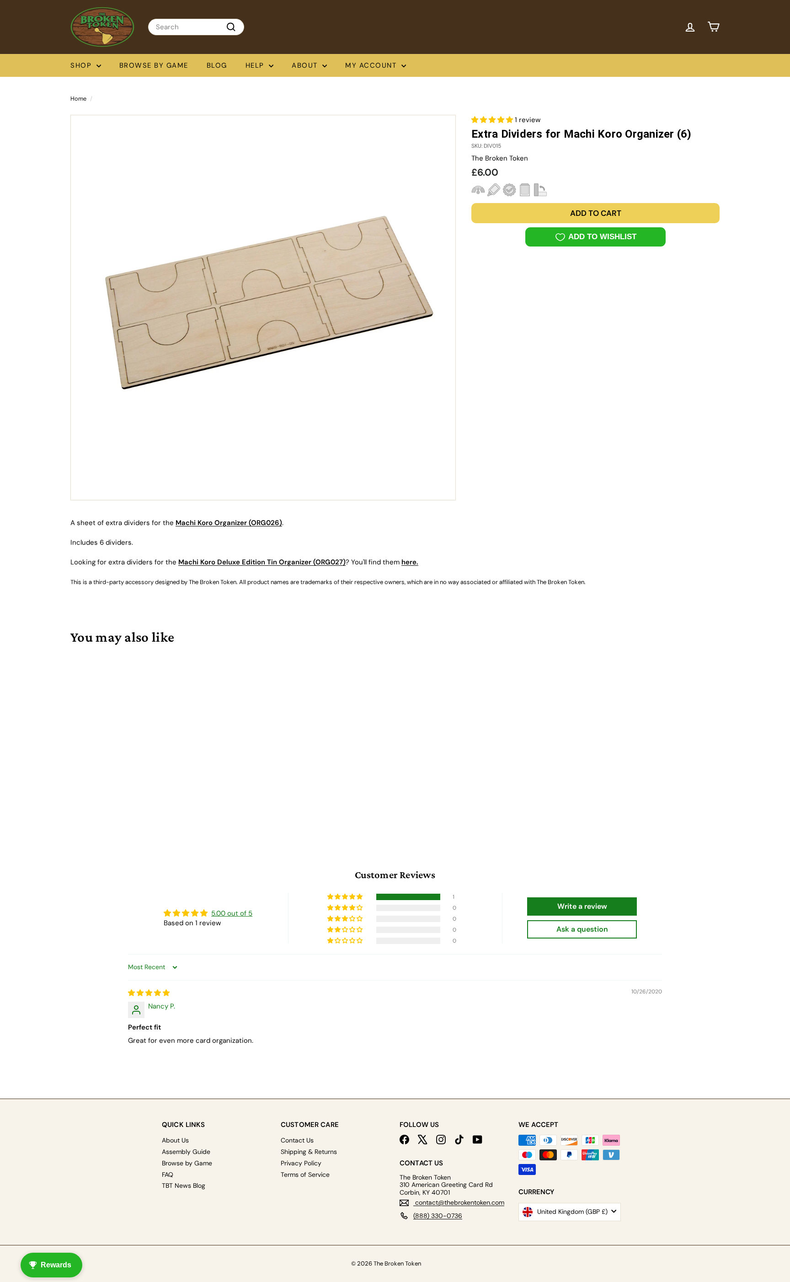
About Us (175, 1140)
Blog (217, 65)
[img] (149, 993)
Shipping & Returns (309, 1152)
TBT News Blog (183, 1185)
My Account (372, 65)
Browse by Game (153, 65)
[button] (493, 119)
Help (256, 65)
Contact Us (297, 1140)
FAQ (167, 1174)
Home (78, 98)
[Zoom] (263, 307)
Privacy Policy (301, 1163)
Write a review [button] (582, 906)
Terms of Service (305, 1174)
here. (409, 562)
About (306, 65)
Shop (82, 65)
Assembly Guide (186, 1152)
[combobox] (196, 27)
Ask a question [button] (582, 929)
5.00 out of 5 (231, 913)
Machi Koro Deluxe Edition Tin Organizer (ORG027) (262, 562)
